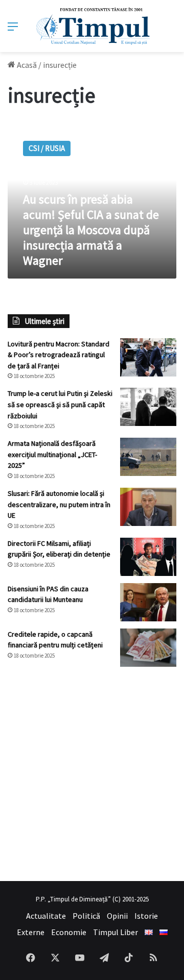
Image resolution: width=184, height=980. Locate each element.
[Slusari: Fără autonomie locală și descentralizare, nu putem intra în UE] (148, 507)
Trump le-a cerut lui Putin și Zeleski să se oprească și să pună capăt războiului (60, 404)
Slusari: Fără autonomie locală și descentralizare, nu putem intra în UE (59, 504)
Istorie (146, 916)
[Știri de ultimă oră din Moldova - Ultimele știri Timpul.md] (92, 26)
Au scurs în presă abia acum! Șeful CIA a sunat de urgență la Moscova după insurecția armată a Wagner (91, 229)
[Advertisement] (92, 774)
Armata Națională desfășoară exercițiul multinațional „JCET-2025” (52, 454)
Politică (86, 916)
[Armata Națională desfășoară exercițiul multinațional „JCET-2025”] (148, 457)
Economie (68, 932)
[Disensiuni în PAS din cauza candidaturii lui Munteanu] (148, 602)
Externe (30, 932)
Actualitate (46, 916)
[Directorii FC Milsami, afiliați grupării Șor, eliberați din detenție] (148, 557)
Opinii (117, 916)
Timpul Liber (115, 932)
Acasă (26, 65)
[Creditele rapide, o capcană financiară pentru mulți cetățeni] (148, 648)
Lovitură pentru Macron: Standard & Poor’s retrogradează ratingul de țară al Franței (58, 354)
